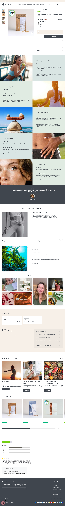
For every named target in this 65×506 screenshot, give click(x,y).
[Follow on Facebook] (3, 499)
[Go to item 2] (3, 14)
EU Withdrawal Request (57, 492)
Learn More (40, 27)
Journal (48, 4)
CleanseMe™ (25, 419)
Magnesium (4, 419)
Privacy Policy (55, 483)
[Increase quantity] (41, 36)
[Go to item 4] (3, 22)
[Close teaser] (5, 500)
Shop (19, 4)
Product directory (56, 494)
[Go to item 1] (3, 11)
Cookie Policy (55, 485)
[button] (3, 503)
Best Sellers (24, 4)
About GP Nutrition (36, 4)
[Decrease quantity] (38, 36)
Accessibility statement (57, 489)
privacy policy (14, 485)
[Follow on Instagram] (5, 499)
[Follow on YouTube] (7, 499)
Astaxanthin (45, 419)
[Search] (57, 4)
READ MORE (6, 388)
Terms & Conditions (56, 487)
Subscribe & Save (43, 4)
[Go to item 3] (3, 18)
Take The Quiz (29, 4)
